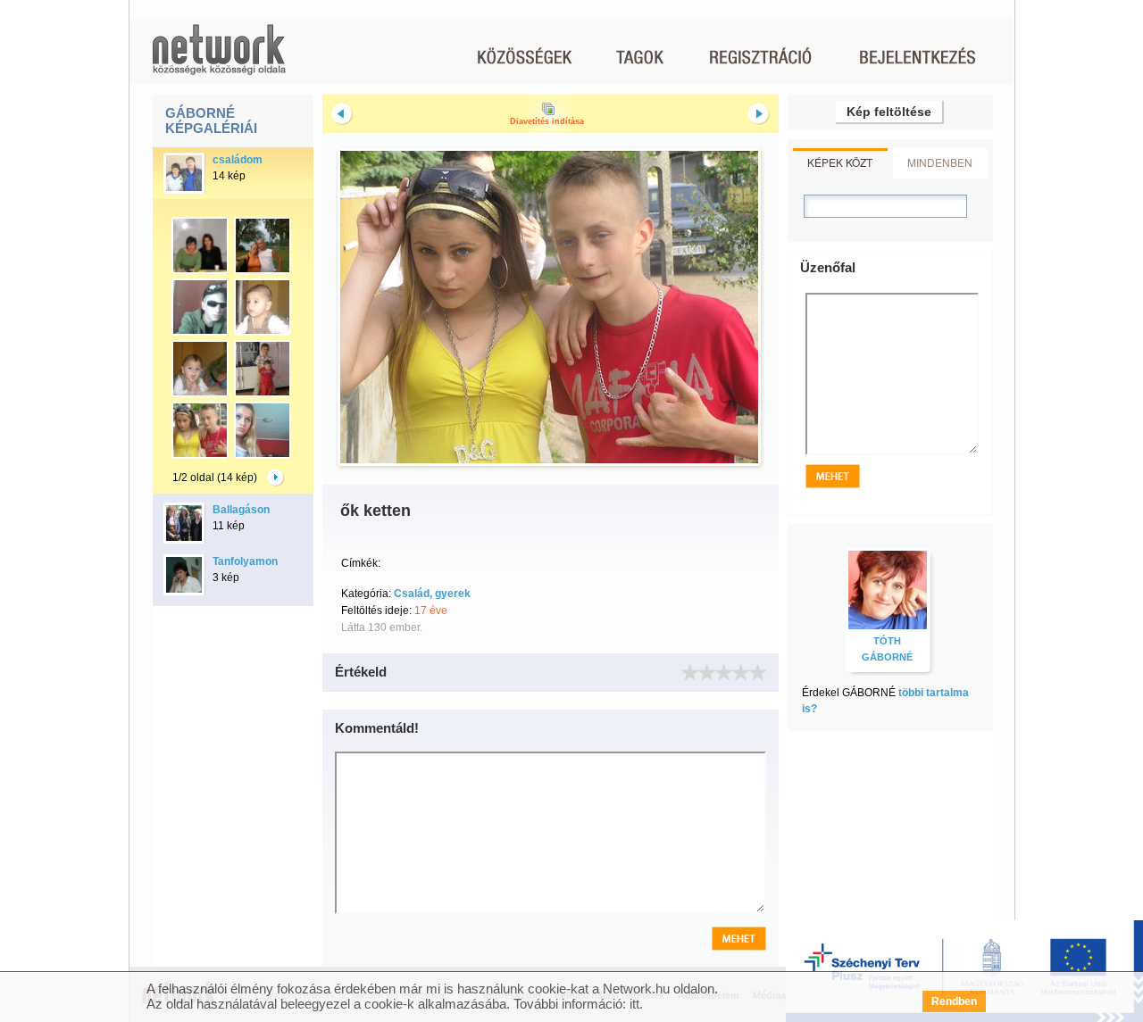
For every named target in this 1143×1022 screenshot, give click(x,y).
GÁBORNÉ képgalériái (211, 120)
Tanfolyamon (245, 561)
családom (238, 160)
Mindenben (939, 162)
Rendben (954, 1001)
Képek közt (839, 162)
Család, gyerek (432, 593)
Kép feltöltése (889, 111)
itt (634, 1003)
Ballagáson (241, 509)
